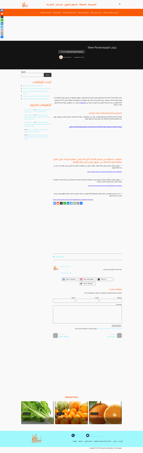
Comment (118, 305)
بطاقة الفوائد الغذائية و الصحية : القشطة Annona (36, 96)
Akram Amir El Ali (29, 109)
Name (73, 298)
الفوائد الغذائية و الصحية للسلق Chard (33, 85)
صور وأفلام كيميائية (83, 12)
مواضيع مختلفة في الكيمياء (110, 12)
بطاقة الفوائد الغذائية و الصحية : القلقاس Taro (36, 99)
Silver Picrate (60, 257)
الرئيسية (92, 4)
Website (119, 298)
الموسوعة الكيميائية (46, 12)
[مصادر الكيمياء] (25, 4)
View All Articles (64, 273)
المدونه (80, 441)
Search (23, 72)
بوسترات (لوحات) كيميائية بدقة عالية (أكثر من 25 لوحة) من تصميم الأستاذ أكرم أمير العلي (95, 126)
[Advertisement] (71, 28)
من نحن (59, 4)
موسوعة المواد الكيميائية (32, 12)
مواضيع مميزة (57, 12)
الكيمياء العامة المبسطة (69, 12)
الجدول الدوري (71, 4)
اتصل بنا (50, 4)
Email (96, 298)
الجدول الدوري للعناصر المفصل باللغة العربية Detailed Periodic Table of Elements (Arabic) (37, 117)
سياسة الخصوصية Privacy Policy (102, 441)
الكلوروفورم (83, 102)
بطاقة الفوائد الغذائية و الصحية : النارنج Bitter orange (35, 92)
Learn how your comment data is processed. (98, 328)
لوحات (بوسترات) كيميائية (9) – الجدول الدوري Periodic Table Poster (37, 110)
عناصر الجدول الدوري (95, 12)
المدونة (83, 4)
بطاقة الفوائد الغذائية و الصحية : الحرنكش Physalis (36, 88)
